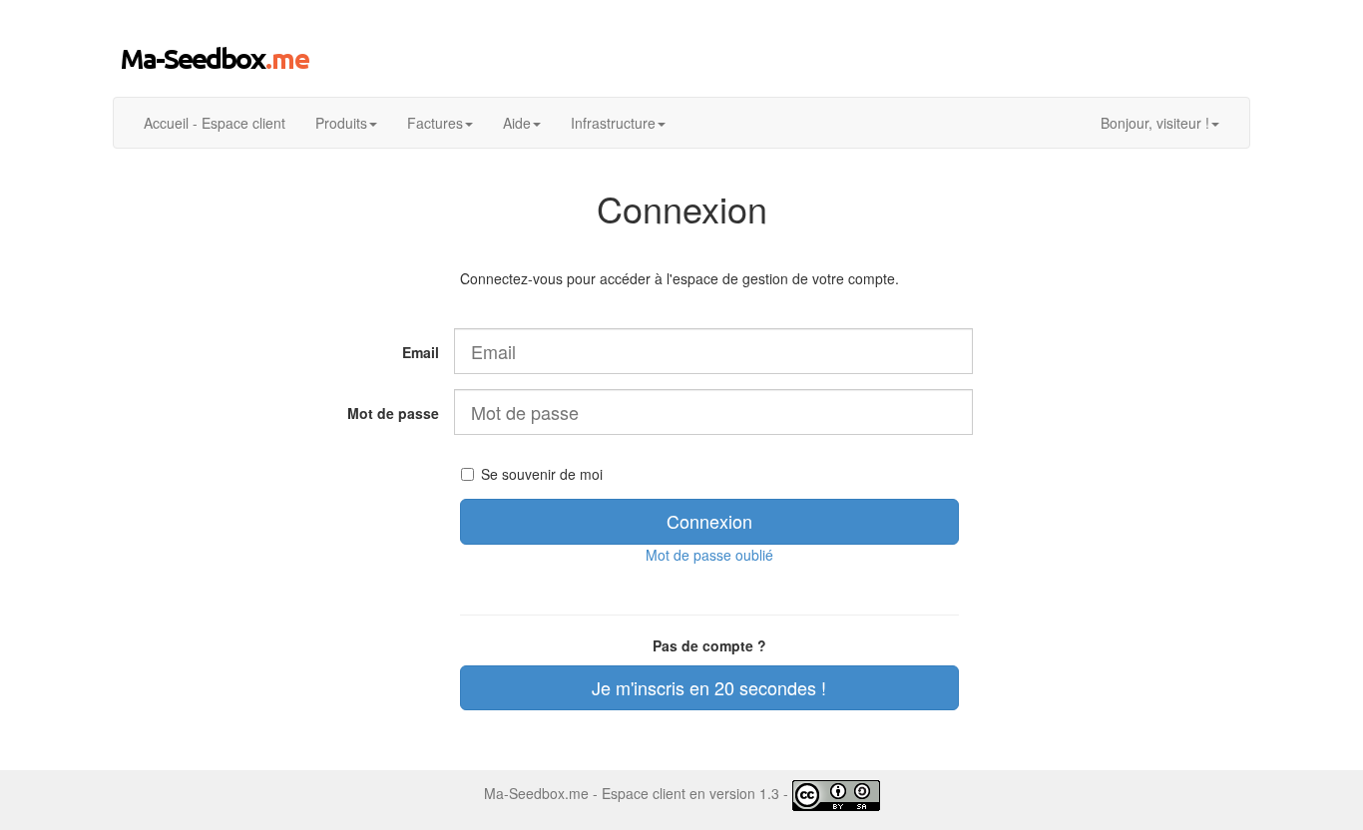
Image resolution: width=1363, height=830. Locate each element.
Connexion (709, 521)
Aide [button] (517, 123)
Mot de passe (393, 413)
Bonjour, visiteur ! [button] (1155, 123)
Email (420, 352)
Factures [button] (435, 123)
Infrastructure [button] (613, 123)
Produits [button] (341, 123)
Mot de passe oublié (709, 555)
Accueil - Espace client (214, 123)
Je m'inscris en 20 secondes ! (709, 687)
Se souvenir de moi (542, 474)
